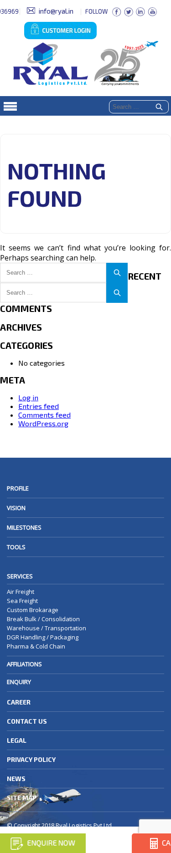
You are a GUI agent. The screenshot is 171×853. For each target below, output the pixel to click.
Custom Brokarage (32, 610)
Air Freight (20, 591)
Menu (85, 106)
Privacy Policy (31, 759)
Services (20, 576)
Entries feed (38, 406)
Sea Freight (22, 601)
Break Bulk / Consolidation (43, 619)
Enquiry (19, 682)
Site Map (21, 798)
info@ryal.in (56, 11)
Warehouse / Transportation (46, 628)
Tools (16, 547)
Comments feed (44, 414)
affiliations (24, 664)
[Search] (159, 107)
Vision (16, 508)
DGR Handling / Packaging (42, 637)
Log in (28, 397)
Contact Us (27, 721)
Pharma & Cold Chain (36, 646)
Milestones (24, 527)
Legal (16, 740)
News (16, 778)
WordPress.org (43, 423)
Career (19, 702)
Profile (18, 488)
